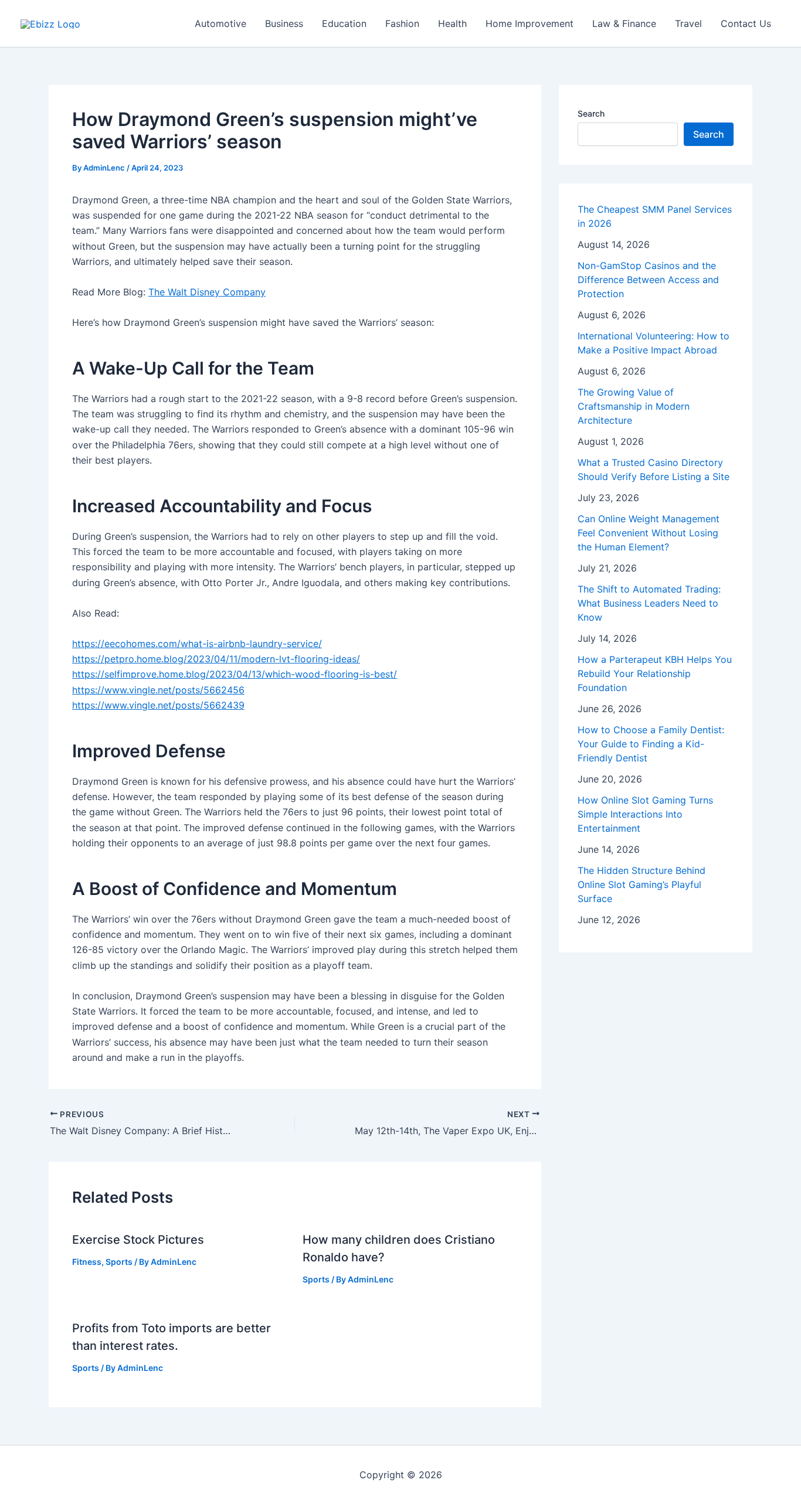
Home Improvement (529, 23)
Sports (119, 1262)
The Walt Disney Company (207, 292)
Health (452, 23)
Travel (688, 23)
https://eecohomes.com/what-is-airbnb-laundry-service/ (197, 643)
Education (344, 23)
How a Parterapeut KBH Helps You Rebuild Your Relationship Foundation (655, 673)
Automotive (220, 23)
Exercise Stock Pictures (138, 1240)
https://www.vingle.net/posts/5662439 (158, 705)
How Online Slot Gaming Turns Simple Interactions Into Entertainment (645, 814)
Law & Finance (624, 23)
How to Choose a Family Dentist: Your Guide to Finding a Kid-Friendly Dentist (651, 744)
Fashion (402, 23)
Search (591, 113)
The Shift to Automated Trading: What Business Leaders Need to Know (649, 603)
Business (284, 23)
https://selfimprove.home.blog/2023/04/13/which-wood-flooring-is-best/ (234, 674)
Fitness (86, 1262)
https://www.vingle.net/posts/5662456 (158, 690)
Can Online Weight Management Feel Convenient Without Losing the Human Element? (648, 533)
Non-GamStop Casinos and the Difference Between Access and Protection (648, 280)
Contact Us (746, 23)
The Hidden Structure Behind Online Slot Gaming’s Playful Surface (641, 884)
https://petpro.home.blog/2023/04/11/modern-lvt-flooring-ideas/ (216, 659)
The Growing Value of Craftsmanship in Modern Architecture (634, 406)
